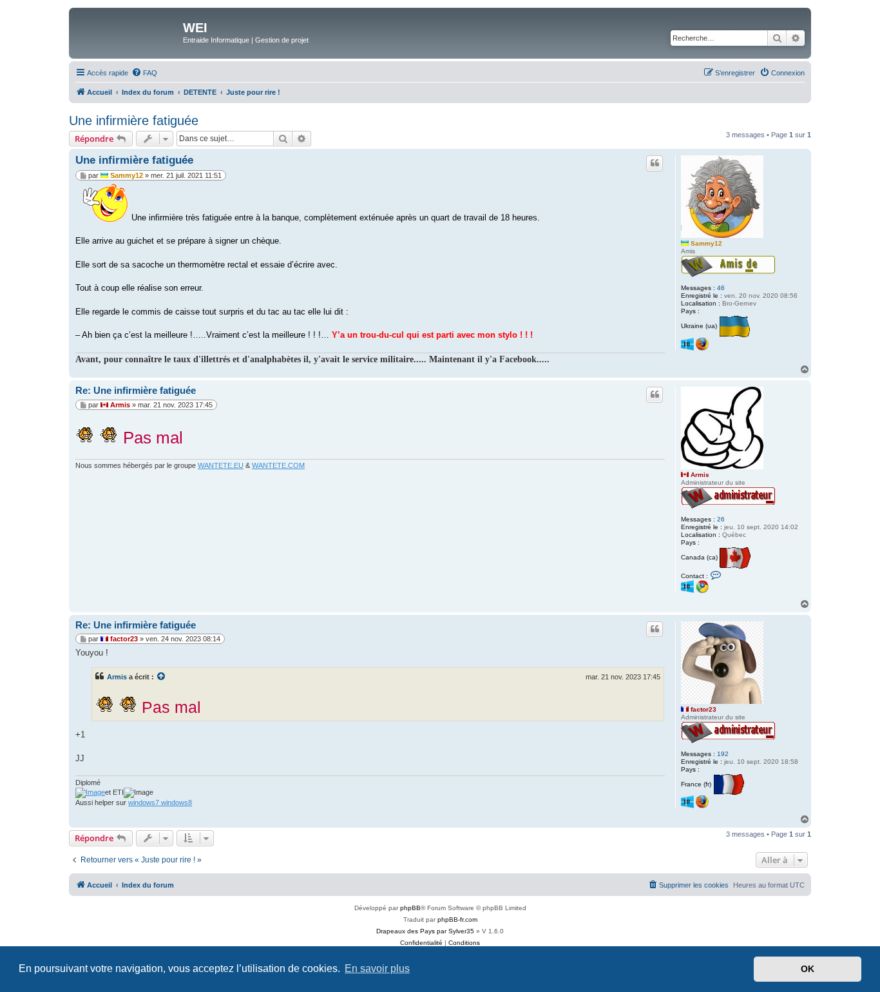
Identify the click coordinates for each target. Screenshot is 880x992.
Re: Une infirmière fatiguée (135, 390)
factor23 (703, 709)
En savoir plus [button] (377, 968)
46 (721, 287)
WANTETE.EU (221, 465)
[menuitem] (144, 73)
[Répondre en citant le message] (654, 163)
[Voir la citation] (161, 677)
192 (723, 753)
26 (721, 519)
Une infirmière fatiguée (133, 120)
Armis (700, 474)
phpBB (410, 907)
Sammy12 (706, 243)
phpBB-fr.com (457, 919)
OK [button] (807, 969)
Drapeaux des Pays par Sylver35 (425, 931)
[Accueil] (127, 31)
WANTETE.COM (278, 465)
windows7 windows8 (160, 802)
